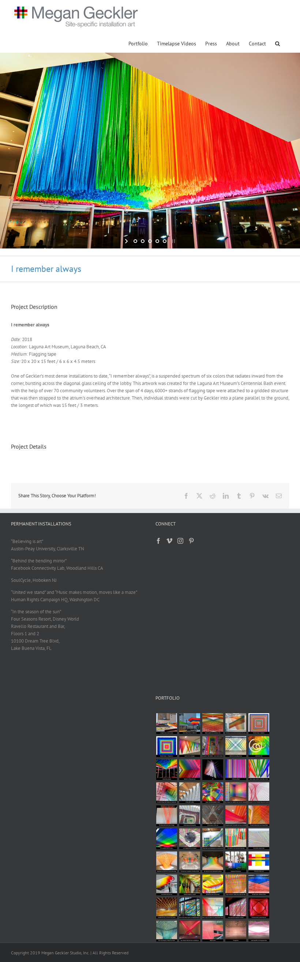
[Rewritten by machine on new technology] (166, 861)
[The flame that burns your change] (166, 815)
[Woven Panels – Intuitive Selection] (259, 723)
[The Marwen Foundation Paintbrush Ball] (189, 861)
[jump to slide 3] (150, 241)
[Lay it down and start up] (166, 885)
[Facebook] (158, 541)
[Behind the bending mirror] (236, 746)
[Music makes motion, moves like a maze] (259, 769)
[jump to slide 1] (135, 241)
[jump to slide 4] (157, 241)
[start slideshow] (127, 241)
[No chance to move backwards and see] (213, 861)
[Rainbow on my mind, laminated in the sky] (236, 723)
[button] (277, 43)
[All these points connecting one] (259, 908)
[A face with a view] (189, 792)
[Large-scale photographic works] (213, 792)
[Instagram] (180, 541)
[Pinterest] (191, 541)
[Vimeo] (169, 541)
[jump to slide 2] (142, 241)
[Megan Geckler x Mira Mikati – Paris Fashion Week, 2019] (213, 746)
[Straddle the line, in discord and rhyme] (166, 908)
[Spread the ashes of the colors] (213, 885)
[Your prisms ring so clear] (259, 838)
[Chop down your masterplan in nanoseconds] (213, 838)
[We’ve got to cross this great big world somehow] (259, 792)
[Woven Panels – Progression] (166, 746)
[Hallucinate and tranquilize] (189, 815)
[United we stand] (236, 769)
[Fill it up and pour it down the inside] (166, 931)
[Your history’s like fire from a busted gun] (189, 931)
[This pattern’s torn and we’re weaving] (236, 838)
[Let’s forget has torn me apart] (189, 838)
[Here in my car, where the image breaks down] (213, 908)
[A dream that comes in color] (166, 723)
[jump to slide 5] (164, 241)
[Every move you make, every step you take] (236, 885)
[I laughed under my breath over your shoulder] (236, 815)
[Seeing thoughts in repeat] (189, 885)
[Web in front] (213, 931)
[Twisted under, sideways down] (259, 885)
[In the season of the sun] (213, 815)
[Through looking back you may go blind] (259, 815)
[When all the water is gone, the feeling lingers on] (189, 908)
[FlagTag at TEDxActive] (236, 861)
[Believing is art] (259, 746)
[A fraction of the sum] (259, 861)
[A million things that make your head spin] (166, 792)
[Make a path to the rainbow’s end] (213, 723)
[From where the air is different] (189, 723)
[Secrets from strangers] (189, 746)
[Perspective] (236, 931)
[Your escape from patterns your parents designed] (236, 792)
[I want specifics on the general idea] (259, 931)
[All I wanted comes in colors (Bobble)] (166, 838)
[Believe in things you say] (189, 769)
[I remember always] (166, 769)
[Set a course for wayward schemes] (236, 908)
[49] (213, 769)
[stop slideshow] (172, 241)
